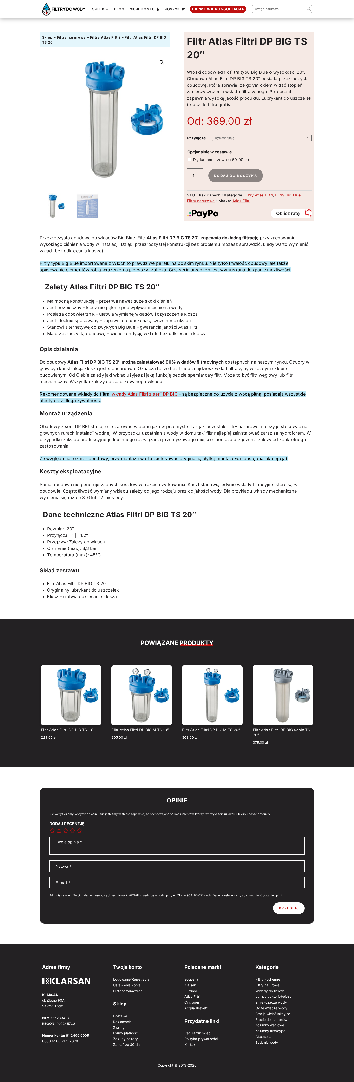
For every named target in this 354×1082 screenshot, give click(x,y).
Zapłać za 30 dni (126, 1045)
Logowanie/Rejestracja (131, 979)
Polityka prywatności (201, 1039)
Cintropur (191, 1002)
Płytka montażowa (221, 159)
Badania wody (267, 1042)
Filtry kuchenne (268, 979)
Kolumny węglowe (270, 1025)
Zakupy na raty (125, 1039)
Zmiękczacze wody (271, 1002)
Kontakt (190, 1045)
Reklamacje (122, 1022)
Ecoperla (191, 979)
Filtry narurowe (71, 37)
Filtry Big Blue (288, 195)
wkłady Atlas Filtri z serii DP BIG (144, 394)
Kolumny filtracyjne (271, 1031)
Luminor (190, 991)
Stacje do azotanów (271, 1019)
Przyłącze (196, 138)
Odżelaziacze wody (271, 1008)
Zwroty (119, 1027)
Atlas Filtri (241, 200)
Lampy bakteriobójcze (273, 996)
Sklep (47, 37)
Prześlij (289, 908)
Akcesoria (263, 1037)
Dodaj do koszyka (235, 176)
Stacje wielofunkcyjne (273, 1014)
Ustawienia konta (127, 985)
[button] (161, 62)
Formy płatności (125, 1033)
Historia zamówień (127, 991)
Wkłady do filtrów (270, 991)
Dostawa (120, 1016)
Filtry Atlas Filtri (105, 37)
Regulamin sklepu (198, 1033)
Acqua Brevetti (196, 1008)
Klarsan (190, 985)
